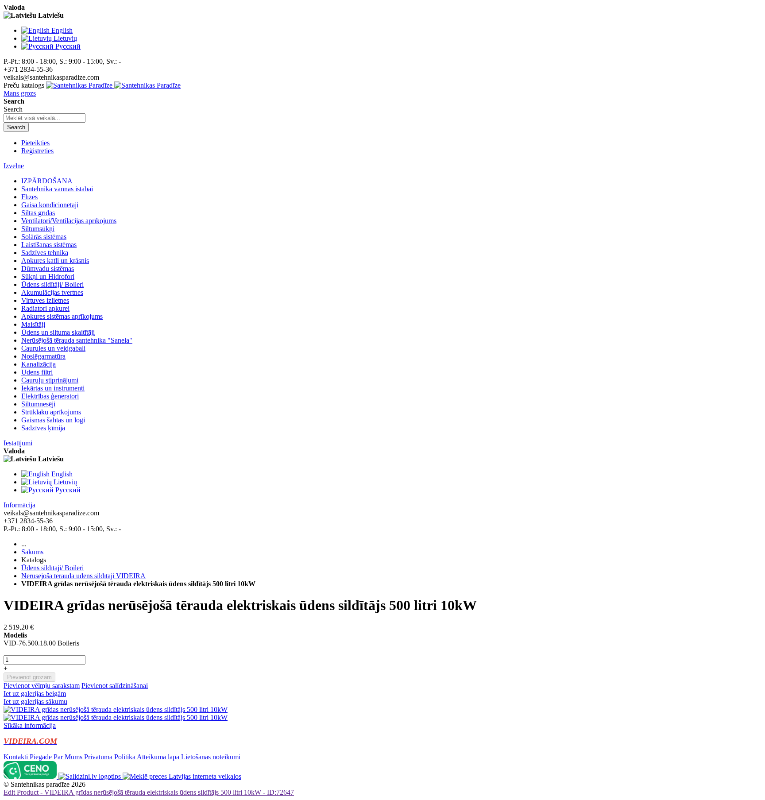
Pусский (68, 46)
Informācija (19, 505)
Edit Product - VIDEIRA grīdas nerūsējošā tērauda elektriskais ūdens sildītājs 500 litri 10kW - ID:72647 (149, 792)
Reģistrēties (37, 151)
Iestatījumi (18, 443)
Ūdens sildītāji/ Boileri (52, 568)
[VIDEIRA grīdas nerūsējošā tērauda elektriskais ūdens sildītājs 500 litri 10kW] (116, 709)
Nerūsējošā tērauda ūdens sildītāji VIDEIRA (83, 576)
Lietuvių (65, 38)
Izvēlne (14, 166)
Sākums (32, 552)
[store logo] (113, 85)
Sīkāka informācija (30, 725)
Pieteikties (35, 143)
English (62, 30)
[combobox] (44, 118)
